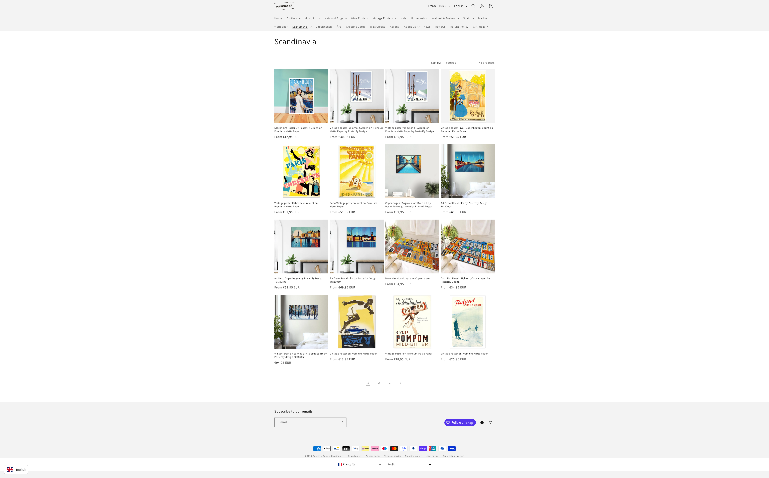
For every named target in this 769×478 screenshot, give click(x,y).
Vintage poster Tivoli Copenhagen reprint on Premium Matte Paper (467, 129)
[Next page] (400, 383)
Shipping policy (413, 456)
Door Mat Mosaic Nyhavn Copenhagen (407, 278)
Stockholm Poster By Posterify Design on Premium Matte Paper (298, 129)
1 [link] (368, 383)
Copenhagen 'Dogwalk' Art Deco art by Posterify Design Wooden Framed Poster (408, 205)
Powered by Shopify (333, 456)
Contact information (453, 456)
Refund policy (354, 456)
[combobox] (359, 464)
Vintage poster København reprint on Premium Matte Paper (296, 205)
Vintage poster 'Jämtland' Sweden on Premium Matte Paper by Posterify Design (409, 129)
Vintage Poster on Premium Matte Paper (353, 353)
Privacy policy (373, 456)
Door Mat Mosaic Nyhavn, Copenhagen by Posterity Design (465, 280)
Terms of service (392, 456)
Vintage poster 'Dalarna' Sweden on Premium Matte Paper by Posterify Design (356, 129)
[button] (293, 18)
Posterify (317, 456)
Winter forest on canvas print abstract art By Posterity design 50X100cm (300, 355)
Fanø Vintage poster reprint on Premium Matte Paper (353, 205)
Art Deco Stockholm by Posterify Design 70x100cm (464, 205)
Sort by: (436, 62)
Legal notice (432, 456)
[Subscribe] (341, 422)
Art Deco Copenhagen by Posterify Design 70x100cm (298, 280)
